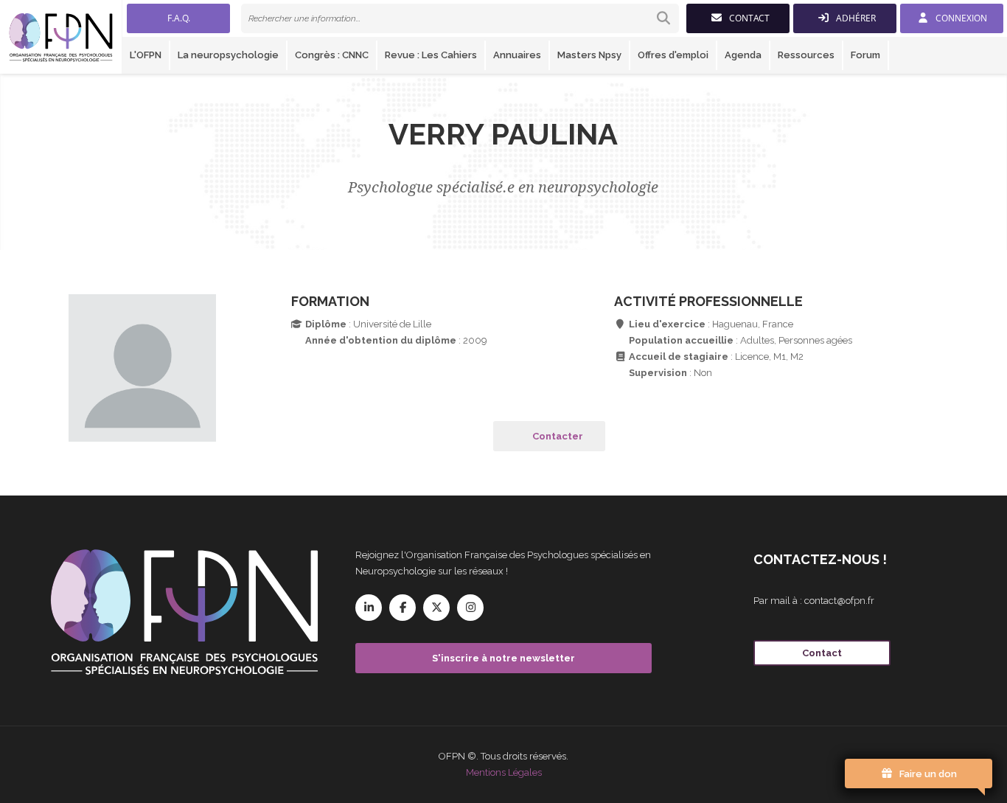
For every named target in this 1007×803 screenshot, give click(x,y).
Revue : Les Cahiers (431, 54)
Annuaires (517, 54)
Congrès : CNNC (332, 54)
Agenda (743, 54)
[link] (460, 18)
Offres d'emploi (673, 54)
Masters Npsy (589, 54)
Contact (822, 652)
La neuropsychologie (228, 54)
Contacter (557, 436)
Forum (865, 54)
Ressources (806, 54)
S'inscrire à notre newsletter (503, 658)
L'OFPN (145, 54)
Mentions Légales (504, 772)
